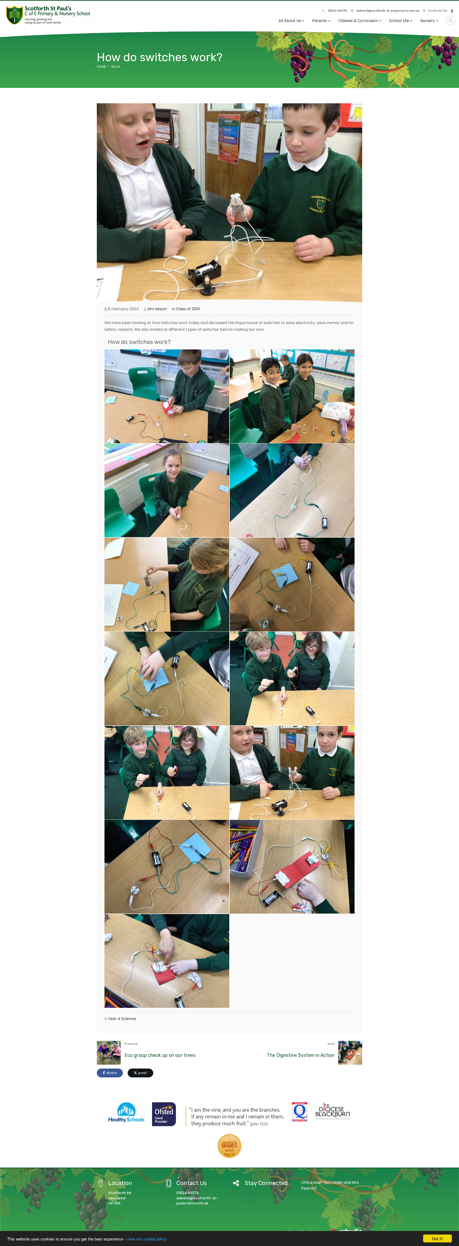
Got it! (437, 1238)
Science (128, 1018)
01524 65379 (337, 10)
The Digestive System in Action (300, 1055)
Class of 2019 (188, 309)
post (142, 1072)
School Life (399, 20)
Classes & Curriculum (358, 20)
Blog (115, 67)
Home (101, 67)
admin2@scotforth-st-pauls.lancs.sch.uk (387, 10)
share (111, 1072)
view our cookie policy (147, 1239)
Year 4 (114, 1018)
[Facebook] (452, 11)
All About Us (290, 20)
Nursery (427, 20)
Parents (319, 20)
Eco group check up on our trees (160, 1055)
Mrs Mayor (157, 309)
